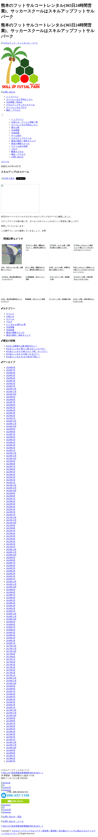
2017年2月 (10, 673)
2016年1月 (10, 707)
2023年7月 (10, 466)
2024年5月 (10, 440)
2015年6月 (10, 726)
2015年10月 (11, 715)
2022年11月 (11, 488)
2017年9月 (10, 654)
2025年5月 (10, 408)
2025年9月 (10, 397)
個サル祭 (15, 127)
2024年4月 (10, 442)
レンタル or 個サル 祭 (16, 324)
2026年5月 (10, 375)
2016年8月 (10, 689)
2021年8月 (10, 528)
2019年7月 (10, 595)
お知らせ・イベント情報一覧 (24, 122)
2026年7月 (10, 370)
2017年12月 (11, 646)
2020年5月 (10, 568)
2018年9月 (10, 622)
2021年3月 (10, 541)
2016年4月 (10, 699)
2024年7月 (10, 434)
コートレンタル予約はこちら (19, 99)
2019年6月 (10, 598)
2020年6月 (10, 566)
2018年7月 (10, 627)
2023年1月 (10, 482)
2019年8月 (10, 592)
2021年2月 (10, 544)
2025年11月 (11, 391)
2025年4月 (10, 410)
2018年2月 (10, 640)
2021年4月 (10, 539)
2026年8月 (10, 367)
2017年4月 (10, 667)
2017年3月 (10, 670)
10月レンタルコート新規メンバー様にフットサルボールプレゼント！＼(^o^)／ (83, 270)
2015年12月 (11, 710)
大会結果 (15, 133)
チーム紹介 (16, 135)
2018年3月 (10, 638)
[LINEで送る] (8, 178)
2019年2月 (10, 608)
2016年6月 (10, 694)
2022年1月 (10, 515)
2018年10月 (11, 619)
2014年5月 (10, 761)
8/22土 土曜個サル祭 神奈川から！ (21, 346)
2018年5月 (10, 632)
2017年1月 (10, 675)
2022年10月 (11, 491)
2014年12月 (11, 742)
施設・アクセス (13, 110)
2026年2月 (10, 383)
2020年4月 (10, 571)
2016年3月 (10, 702)
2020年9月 (10, 557)
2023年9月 (10, 461)
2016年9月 (10, 686)
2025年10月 (11, 394)
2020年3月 (10, 574)
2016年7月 (10, 691)
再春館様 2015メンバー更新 (35, 299)
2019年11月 (11, 584)
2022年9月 (10, 493)
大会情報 (15, 130)
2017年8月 (10, 657)
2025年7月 (10, 402)
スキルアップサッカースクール (20, 105)
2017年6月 (10, 662)
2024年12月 (11, 421)
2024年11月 (11, 424)
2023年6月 (10, 469)
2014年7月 (10, 756)
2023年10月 (11, 458)
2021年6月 (10, 533)
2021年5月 (10, 536)
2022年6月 (10, 501)
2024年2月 (10, 448)
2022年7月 (10, 499)
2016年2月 (10, 705)
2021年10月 (11, 523)
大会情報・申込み (14, 102)
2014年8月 (10, 753)
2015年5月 (10, 729)
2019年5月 (10, 600)
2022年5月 (10, 504)
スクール (10, 319)
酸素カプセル (17, 151)
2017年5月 (10, 665)
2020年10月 (11, 555)
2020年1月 (10, 579)
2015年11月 (11, 713)
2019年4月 (10, 603)
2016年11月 (11, 681)
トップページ (12, 97)
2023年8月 (10, 464)
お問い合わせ (17, 157)
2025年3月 (10, 413)
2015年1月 (10, 740)
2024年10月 (11, 426)
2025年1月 (10, 418)
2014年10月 (11, 748)
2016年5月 (10, 697)
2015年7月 (10, 723)
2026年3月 (10, 381)
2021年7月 (10, 531)
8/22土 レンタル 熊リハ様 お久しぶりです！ (26, 349)
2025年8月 (10, 399)
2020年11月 (11, 552)
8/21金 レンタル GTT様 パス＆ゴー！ (23, 354)
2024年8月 (10, 432)
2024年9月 (10, 429)
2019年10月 (11, 587)
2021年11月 (11, 520)
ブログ (14, 149)
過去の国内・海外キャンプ (23, 141)
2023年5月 (10, 472)
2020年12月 (11, 549)
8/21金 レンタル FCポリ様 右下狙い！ (23, 357)
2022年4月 (10, 507)
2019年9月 (10, 590)
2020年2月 (10, 576)
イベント (10, 314)
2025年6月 (10, 405)
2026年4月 (10, 378)
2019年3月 (10, 606)
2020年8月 (10, 560)
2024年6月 (10, 437)
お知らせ (10, 316)
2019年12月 (11, 582)
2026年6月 (10, 373)
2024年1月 (10, 450)
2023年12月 (11, 453)
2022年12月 (11, 485)
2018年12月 (11, 614)
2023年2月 (10, 480)
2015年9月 (10, 718)
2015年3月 (10, 734)
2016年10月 (11, 683)
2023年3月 (10, 477)
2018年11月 (11, 616)
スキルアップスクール (21, 138)
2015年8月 (10, 721)
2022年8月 (10, 496)
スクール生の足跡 (19, 146)
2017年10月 (11, 651)
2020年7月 (10, 563)
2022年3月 (10, 509)
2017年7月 (10, 659)
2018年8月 (10, 624)
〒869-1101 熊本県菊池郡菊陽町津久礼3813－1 (22, 773)
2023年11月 (11, 456)
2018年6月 (10, 630)
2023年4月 (10, 474)
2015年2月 (10, 737)
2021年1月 (10, 547)
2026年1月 (10, 386)
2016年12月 (11, 678)
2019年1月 (10, 611)
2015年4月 (10, 732)
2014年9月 (10, 750)
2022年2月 (10, 512)
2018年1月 (10, 643)
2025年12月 (11, 389)
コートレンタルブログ (16, 107)
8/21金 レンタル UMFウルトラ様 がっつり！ (27, 351)
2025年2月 (10, 416)
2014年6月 (10, 758)
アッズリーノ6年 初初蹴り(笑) (60, 299)
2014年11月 (11, 745)
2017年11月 (11, 649)
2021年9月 (10, 525)
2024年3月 (10, 445)
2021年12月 (11, 517)
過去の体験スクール (20, 143)
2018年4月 (10, 635)
